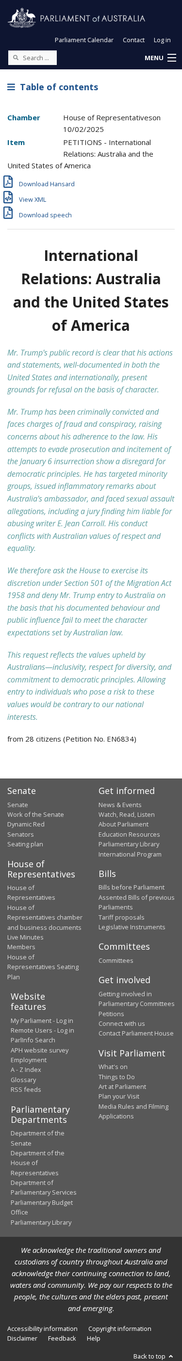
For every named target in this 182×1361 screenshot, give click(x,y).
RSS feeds (26, 1089)
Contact (134, 39)
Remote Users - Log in (42, 1030)
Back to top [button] (150, 1356)
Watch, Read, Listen (127, 814)
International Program (130, 854)
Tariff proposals (122, 917)
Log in (162, 39)
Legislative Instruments (132, 927)
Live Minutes (25, 937)
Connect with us (122, 1023)
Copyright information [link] (119, 1328)
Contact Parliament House (136, 1033)
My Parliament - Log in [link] (42, 1020)
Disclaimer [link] (22, 1338)
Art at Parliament (122, 1086)
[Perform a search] (15, 57)
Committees (116, 960)
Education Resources (129, 834)
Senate (17, 804)
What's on (113, 1066)
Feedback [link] (62, 1338)
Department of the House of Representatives (38, 1163)
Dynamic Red (26, 824)
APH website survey (39, 1050)
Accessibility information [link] (42, 1328)
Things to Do (117, 1076)
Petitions (111, 1013)
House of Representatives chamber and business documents (45, 917)
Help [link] (93, 1338)
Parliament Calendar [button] (84, 39)
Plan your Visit (119, 1096)
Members (21, 946)
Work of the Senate (35, 814)
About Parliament (124, 824)
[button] (160, 58)
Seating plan (25, 844)
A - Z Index (26, 1069)
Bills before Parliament (132, 887)
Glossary (23, 1079)
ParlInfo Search (33, 1040)
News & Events (120, 804)
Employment (29, 1059)
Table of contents (56, 87)
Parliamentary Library (129, 844)
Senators (20, 834)
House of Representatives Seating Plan (43, 967)
